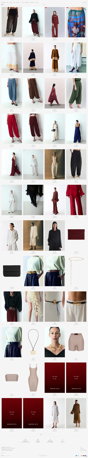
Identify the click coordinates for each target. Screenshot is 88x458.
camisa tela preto (54, 251)
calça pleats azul (11, 109)
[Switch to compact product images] (3, 4)
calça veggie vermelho (76, 216)
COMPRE (14, 2)
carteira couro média (76, 251)
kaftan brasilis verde (76, 429)
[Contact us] (86, 456)
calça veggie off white (12, 216)
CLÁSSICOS (17, 2)
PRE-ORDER (37, 2)
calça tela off (55, 180)
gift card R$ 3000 (11, 429)
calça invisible (54, 38)
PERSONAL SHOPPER (27, 2)
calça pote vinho (11, 180)
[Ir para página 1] (37, 434)
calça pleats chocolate (33, 109)
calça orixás (76, 38)
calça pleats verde (76, 109)
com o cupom (44, 0)
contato (81, 447)
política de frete (82, 448)
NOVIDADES (10, 2)
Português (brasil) (8, 455)
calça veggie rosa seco (55, 216)
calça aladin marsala (33, 38)
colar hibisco (33, 358)
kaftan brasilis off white (55, 429)
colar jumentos (54, 358)
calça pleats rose (54, 109)
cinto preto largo (11, 358)
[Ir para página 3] (51, 434)
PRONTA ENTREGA (32, 2)
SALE (20, 2)
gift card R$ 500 (33, 429)
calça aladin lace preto (12, 38)
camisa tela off (33, 251)
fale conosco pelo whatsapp (9, 450)
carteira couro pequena (12, 287)
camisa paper (12, 251)
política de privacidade (82, 449)
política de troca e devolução (83, 450)
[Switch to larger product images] (1, 4)
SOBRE (23, 2)
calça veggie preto (33, 216)
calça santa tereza (33, 180)
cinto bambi (33, 287)
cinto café (55, 287)
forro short (76, 358)
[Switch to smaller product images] (2, 4)
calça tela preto (76, 180)
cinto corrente (76, 287)
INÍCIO (7, 2)
